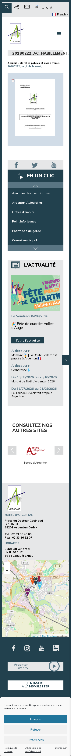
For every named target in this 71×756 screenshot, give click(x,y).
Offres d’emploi (23, 212)
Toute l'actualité (28, 340)
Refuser (35, 729)
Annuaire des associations (31, 193)
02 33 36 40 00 (21, 534)
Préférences (35, 740)
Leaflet (35, 635)
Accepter (35, 719)
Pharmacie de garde (26, 231)
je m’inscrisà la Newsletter (35, 684)
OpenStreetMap (49, 635)
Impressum (61, 747)
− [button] (7, 570)
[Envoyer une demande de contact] (27, 8)
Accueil (12, 62)
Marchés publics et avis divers (39, 62)
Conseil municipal (24, 240)
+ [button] (7, 565)
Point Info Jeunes (24, 221)
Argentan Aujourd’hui (27, 202)
